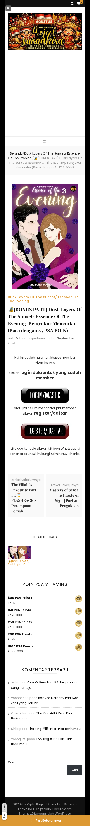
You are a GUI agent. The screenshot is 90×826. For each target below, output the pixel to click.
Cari (11, 762)
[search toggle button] (72, 3)
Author (20, 338)
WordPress (63, 813)
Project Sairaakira (49, 804)
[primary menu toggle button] (45, 141)
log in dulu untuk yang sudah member (50, 375)
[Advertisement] (45, 98)
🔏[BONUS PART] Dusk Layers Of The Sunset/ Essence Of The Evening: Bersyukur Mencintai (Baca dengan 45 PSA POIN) (18, 563)
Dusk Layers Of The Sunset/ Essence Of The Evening (43, 299)
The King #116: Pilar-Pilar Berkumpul (54, 729)
